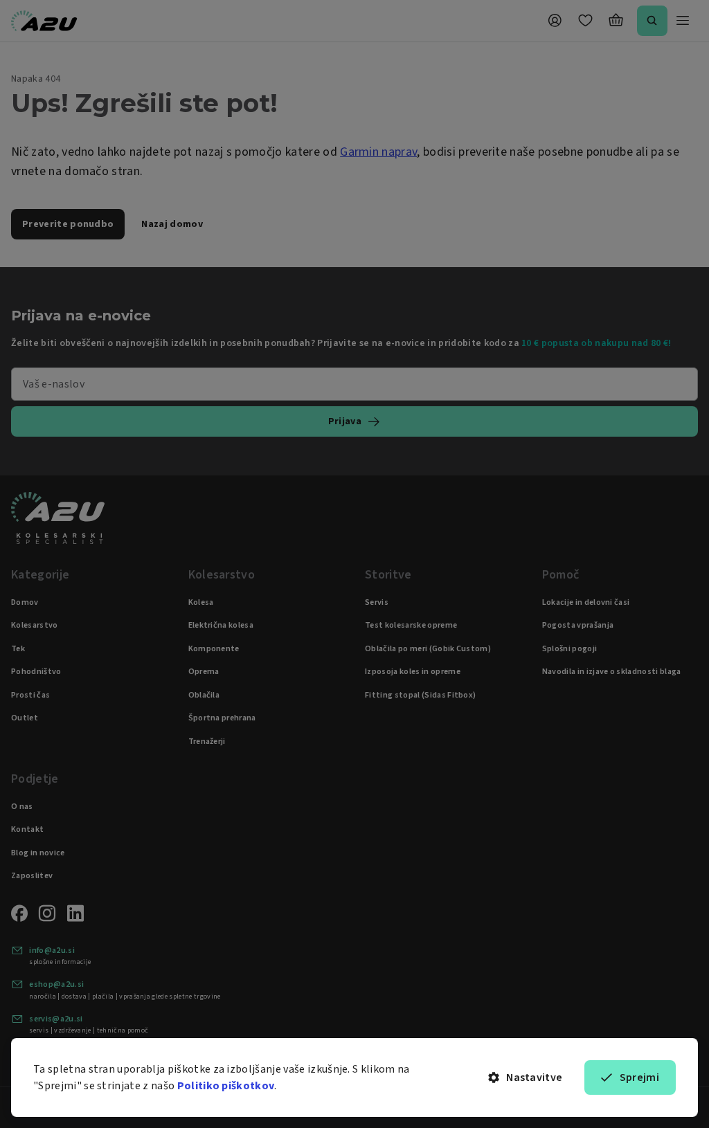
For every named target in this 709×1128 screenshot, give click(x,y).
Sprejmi (639, 1077)
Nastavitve (534, 1077)
